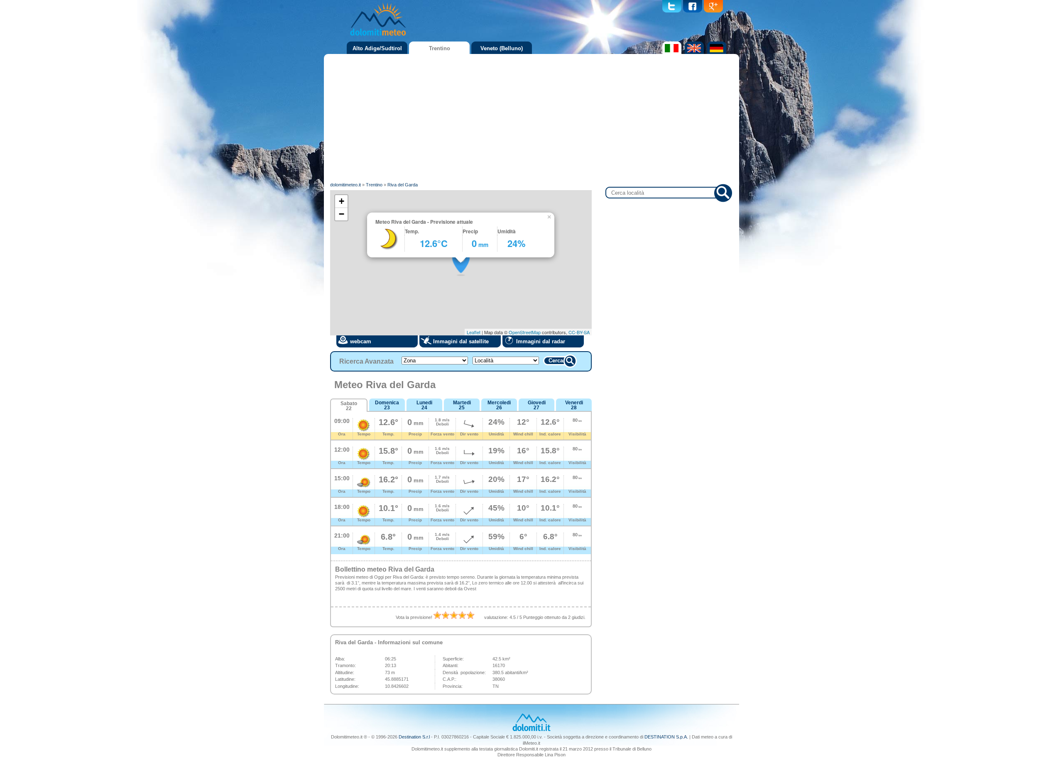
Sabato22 (348, 406)
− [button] (341, 214)
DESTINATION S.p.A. (666, 736)
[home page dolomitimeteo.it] (378, 36)
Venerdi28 (574, 405)
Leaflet (473, 332)
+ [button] (341, 201)
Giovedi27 (537, 405)
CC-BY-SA (579, 332)
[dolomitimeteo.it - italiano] (670, 52)
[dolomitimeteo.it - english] (693, 52)
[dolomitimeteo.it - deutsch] (715, 52)
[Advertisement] (531, 118)
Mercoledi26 (499, 405)
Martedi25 (462, 405)
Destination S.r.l (414, 736)
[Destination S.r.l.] (531, 730)
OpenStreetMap (525, 332)
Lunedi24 (424, 405)
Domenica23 (387, 405)
